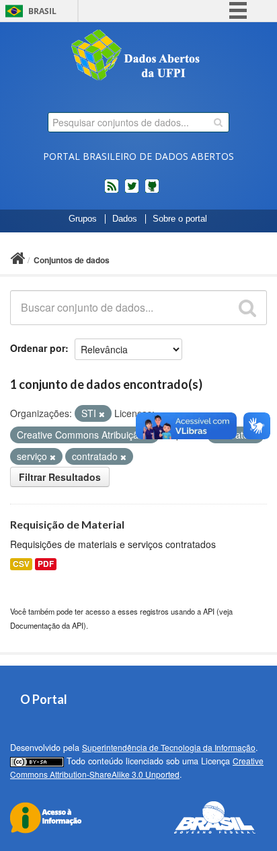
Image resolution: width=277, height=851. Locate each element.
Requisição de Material (67, 524)
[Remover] (102, 413)
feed (111, 191)
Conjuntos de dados (72, 260)
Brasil (42, 11)
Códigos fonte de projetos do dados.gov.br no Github (152, 191)
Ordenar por (37, 348)
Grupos (83, 219)
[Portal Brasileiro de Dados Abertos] (138, 56)
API (208, 611)
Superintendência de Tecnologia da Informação (168, 747)
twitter (131, 191)
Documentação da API (46, 625)
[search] (218, 122)
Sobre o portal (180, 219)
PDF (46, 564)
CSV (21, 564)
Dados (124, 219)
